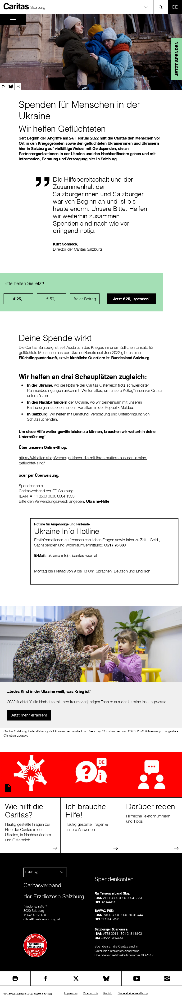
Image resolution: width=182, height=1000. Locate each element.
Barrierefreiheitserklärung (133, 993)
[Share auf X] (76, 978)
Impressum (70, 993)
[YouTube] (137, 978)
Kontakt (107, 993)
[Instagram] (3, 86)
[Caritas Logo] (16, 6)
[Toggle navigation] (13, 19)
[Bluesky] (10, 86)
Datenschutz (90, 993)
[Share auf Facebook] (46, 978)
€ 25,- (18, 298)
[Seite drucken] (15, 978)
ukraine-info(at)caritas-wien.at (73, 555)
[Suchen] (162, 7)
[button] (90, 7)
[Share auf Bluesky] (106, 978)
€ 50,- (51, 298)
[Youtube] (17, 86)
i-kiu (49, 994)
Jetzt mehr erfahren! (29, 714)
